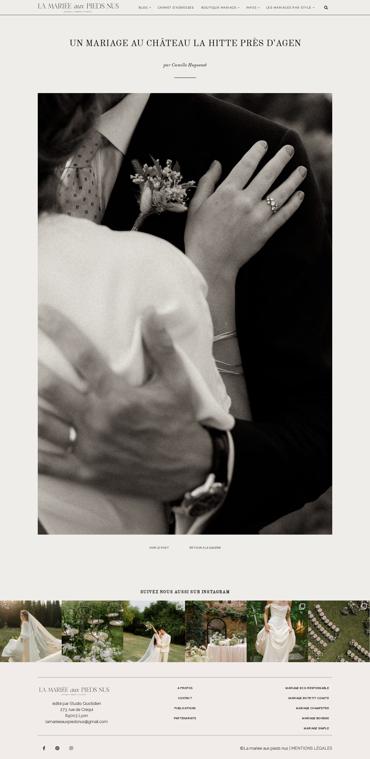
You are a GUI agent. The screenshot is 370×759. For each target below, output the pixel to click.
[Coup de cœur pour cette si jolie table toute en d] (216, 631)
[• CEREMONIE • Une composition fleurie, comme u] (92, 631)
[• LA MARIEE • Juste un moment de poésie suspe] (31, 631)
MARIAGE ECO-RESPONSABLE (307, 688)
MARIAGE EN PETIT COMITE (308, 698)
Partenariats (185, 718)
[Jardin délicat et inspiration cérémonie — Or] (339, 631)
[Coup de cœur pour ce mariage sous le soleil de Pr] (277, 631)
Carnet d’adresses (176, 7)
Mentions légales (311, 748)
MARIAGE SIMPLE (316, 728)
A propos (185, 688)
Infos (251, 7)
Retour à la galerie (205, 547)
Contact (185, 698)
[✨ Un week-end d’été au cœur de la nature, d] (154, 631)
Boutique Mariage (218, 7)
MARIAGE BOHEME (315, 718)
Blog (143, 7)
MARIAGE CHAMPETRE (312, 708)
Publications (185, 708)
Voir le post (159, 547)
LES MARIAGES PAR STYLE (288, 7)
